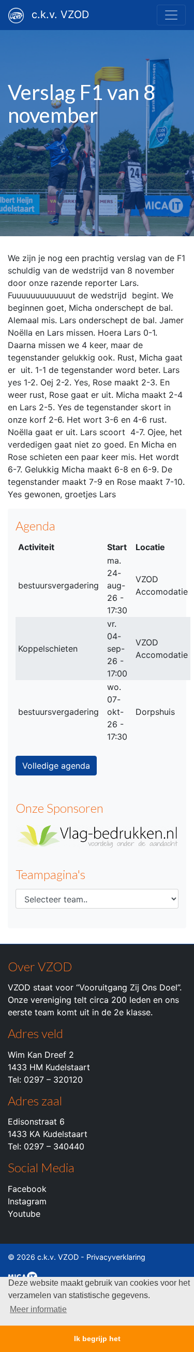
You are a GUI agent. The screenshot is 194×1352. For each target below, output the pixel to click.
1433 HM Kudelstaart (49, 1067)
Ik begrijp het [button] (97, 1338)
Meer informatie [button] (38, 1309)
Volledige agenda (56, 765)
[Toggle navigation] (171, 15)
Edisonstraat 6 (36, 1121)
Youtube (24, 1214)
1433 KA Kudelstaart (47, 1134)
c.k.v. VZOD (60, 14)
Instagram (27, 1201)
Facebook (27, 1189)
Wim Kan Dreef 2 (41, 1054)
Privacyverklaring (115, 1257)
